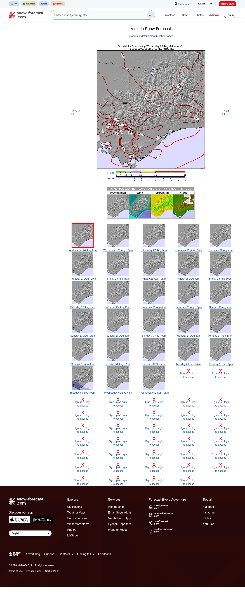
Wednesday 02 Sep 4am (118, 392)
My (214, 15)
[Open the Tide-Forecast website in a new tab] (44, 3)
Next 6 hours (226, 112)
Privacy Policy (33, 570)
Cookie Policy (52, 570)
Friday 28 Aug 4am (118, 278)
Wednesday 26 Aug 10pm (118, 250)
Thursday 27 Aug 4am (154, 250)
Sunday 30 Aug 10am (82, 335)
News (185, 15)
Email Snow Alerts (119, 512)
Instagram (209, 512)
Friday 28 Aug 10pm (220, 278)
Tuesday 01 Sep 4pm (221, 364)
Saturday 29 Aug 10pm (189, 307)
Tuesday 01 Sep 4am (154, 364)
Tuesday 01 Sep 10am (188, 364)
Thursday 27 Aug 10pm (82, 278)
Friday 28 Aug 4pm (188, 278)
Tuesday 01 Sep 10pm (82, 392)
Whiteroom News (78, 524)
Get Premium (227, 3)
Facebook (209, 507)
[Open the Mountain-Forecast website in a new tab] (29, 3)
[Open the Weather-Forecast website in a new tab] (58, 3)
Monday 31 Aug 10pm (118, 364)
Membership (116, 507)
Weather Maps (76, 512)
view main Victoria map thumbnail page (151, 36)
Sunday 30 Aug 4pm (117, 335)
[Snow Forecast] (25, 14)
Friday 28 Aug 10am (154, 278)
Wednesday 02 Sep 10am (154, 392)
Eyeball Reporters (119, 524)
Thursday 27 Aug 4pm (220, 250)
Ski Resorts (74, 507)
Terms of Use (16, 570)
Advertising (33, 554)
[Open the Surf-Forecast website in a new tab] (14, 3)
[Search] (150, 14)
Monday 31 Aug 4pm (83, 364)
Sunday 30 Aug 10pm (154, 335)
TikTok (207, 518)
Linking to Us (85, 554)
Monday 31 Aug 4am (189, 335)
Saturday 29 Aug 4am (82, 307)
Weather (170, 15)
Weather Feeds (118, 529)
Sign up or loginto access (188, 373)
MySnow (72, 535)
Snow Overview (77, 518)
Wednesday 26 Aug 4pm (83, 250)
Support (49, 554)
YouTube (208, 524)
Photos (200, 15)
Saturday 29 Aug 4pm (154, 307)
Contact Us (66, 554)
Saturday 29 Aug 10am (118, 307)
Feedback (104, 554)
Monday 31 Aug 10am (220, 335)
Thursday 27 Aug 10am (188, 250)
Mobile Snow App (119, 518)
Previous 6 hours (75, 112)
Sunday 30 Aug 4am (220, 307)
